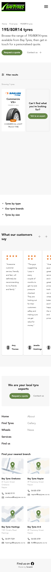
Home (4, 24)
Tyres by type (13, 203)
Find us (6, 443)
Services (6, 436)
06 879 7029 (10, 539)
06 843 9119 (10, 493)
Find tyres (13, 24)
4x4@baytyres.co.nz (39, 542)
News (30, 430)
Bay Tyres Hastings (11, 526)
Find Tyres (8, 423)
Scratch (29, 567)
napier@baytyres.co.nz (40, 494)
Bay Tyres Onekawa (11, 478)
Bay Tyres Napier (35, 478)
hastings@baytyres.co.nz (15, 542)
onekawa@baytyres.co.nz (15, 497)
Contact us (38, 395)
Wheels (6, 430)
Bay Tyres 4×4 (34, 526)
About (31, 416)
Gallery (31, 423)
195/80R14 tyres (26, 24)
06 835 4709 (35, 490)
